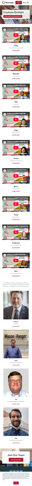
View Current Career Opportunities (12, 16)
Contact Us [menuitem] (18, 2)
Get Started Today (16, 459)
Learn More (16, 50)
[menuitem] (10, 471)
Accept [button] (16, 483)
